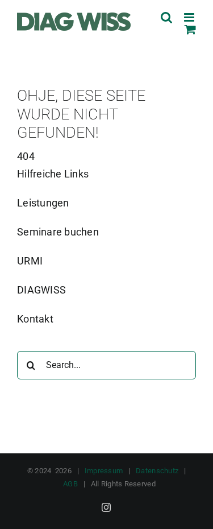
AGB (70, 484)
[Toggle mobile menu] (190, 17)
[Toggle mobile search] (166, 17)
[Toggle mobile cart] (190, 29)
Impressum (104, 470)
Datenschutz (157, 470)
